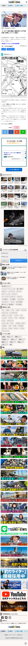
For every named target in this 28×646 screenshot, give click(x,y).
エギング (4, 291)
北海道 (3, 336)
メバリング (11, 291)
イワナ (16, 318)
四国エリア (21, 342)
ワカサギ (20, 326)
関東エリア (18, 336)
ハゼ (9, 326)
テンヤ (13, 302)
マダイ (8, 310)
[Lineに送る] (22, 132)
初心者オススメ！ (6, 286)
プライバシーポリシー (13, 634)
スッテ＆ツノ (5, 302)
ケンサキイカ (13, 313)
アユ (21, 315)
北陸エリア (14, 339)
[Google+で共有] (17, 132)
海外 (11, 344)
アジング (18, 291)
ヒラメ (3, 320)
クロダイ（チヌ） (21, 323)
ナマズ (16, 315)
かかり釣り (19, 302)
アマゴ (10, 318)
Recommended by (21, 245)
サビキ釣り (19, 304)
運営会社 (6, 634)
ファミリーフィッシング (8, 289)
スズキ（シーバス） (7, 315)
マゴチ (14, 326)
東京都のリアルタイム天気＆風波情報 (10, 43)
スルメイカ (5, 313)
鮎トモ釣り (20, 289)
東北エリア (10, 336)
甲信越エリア (5, 339)
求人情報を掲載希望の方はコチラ (14, 143)
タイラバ (14, 294)
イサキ (17, 310)
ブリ (12, 310)
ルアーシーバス (6, 294)
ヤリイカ (4, 328)
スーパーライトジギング (8, 296)
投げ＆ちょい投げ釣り (8, 304)
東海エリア (22, 339)
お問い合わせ (19, 634)
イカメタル (21, 299)
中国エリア (13, 342)
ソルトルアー (10, 49)
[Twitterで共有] (5, 132)
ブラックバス (5, 331)
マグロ (10, 328)
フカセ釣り (5, 299)
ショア (3, 49)
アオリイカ (10, 320)
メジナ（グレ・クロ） (8, 323)
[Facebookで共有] (11, 132)
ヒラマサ (23, 310)
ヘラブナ (21, 328)
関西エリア (5, 342)
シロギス (4, 326)
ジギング (19, 296)
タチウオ (21, 318)
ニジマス (4, 318)
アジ (3, 310)
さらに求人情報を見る (14, 169)
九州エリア (5, 344)
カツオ (16, 328)
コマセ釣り (13, 299)
